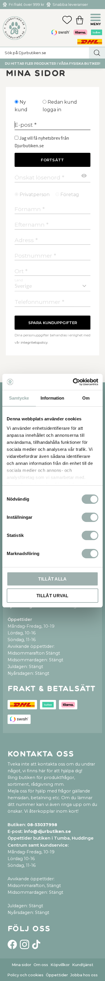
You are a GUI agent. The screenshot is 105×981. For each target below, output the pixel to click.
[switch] (90, 517)
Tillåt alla (52, 578)
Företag (69, 194)
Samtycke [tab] (19, 398)
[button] (96, 18)
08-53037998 (42, 824)
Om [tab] (86, 398)
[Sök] (97, 53)
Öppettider (57, 975)
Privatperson (35, 194)
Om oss (41, 965)
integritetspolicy (34, 342)
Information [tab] (52, 398)
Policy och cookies (25, 975)
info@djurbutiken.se (47, 831)
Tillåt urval (52, 595)
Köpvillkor (60, 965)
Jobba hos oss (84, 975)
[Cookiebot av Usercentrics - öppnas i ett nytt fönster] (74, 382)
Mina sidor (21, 965)
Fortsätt (52, 160)
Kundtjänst (82, 965)
